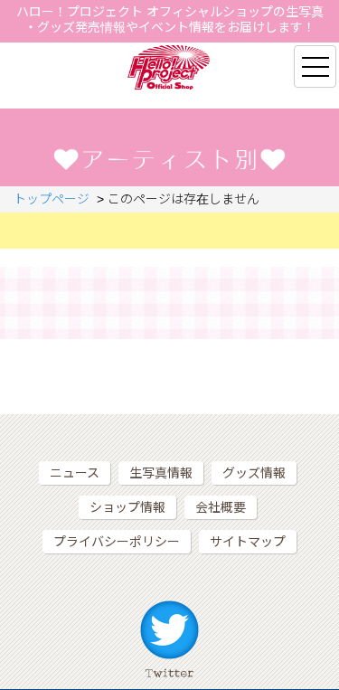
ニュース (74, 473)
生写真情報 (161, 473)
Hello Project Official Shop (169, 67)
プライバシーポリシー (116, 541)
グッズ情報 (254, 473)
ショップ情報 (127, 507)
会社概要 (220, 507)
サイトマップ (248, 541)
